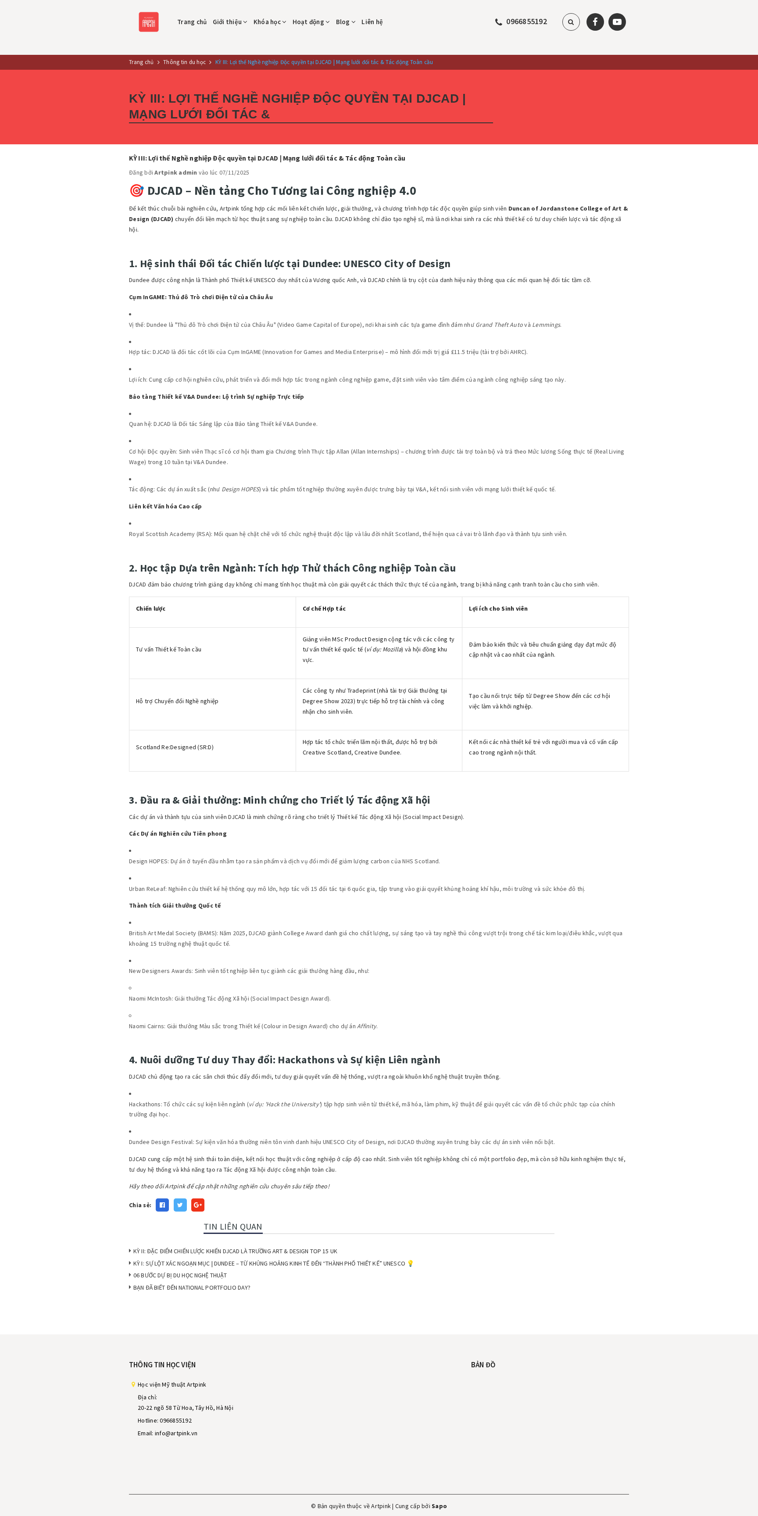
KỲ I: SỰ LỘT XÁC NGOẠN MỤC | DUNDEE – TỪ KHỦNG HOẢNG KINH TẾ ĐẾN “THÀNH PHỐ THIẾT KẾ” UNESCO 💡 (273, 1263)
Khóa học (268, 22)
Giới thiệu (228, 22)
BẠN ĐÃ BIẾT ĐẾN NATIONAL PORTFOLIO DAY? (191, 1287)
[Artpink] (148, 21)
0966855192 (526, 21)
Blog (343, 22)
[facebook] (595, 22)
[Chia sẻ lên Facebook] (162, 1205)
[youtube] (617, 22)
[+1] (197, 1205)
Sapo (439, 1506)
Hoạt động (309, 22)
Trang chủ (192, 22)
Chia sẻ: (140, 1205)
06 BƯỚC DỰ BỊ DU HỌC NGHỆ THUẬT (180, 1275)
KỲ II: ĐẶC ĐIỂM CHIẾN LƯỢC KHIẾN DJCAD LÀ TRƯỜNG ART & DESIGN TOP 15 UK (235, 1251)
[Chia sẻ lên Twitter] (180, 1205)
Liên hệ (372, 22)
